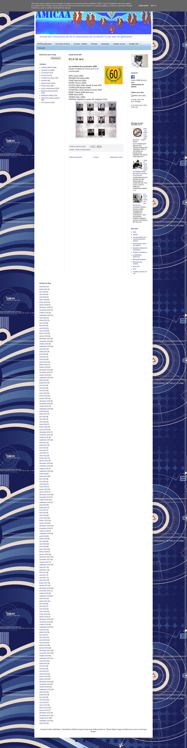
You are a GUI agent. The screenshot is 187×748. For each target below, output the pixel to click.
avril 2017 (42, 578)
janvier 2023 (43, 398)
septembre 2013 (45, 689)
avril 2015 (42, 640)
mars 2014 (43, 674)
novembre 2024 (44, 341)
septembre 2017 (45, 565)
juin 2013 (42, 697)
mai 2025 (42, 326)
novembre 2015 (44, 622)
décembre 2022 (44, 401)
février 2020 (43, 489)
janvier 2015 (43, 648)
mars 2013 (43, 705)
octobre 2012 (44, 718)
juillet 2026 (43, 289)
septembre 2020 (45, 471)
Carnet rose (45, 75)
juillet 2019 (43, 508)
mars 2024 (43, 362)
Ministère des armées (137, 263)
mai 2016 (42, 606)
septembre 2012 (45, 721)
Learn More (143, 6)
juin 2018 (42, 541)
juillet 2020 (43, 476)
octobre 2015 (44, 624)
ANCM (135, 235)
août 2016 (42, 598)
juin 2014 (42, 666)
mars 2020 (43, 487)
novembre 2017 (44, 559)
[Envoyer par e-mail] (91, 146)
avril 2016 (42, 609)
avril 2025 (42, 328)
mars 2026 (43, 300)
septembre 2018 (45, 533)
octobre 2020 (44, 469)
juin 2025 (42, 323)
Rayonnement (46, 83)
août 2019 (42, 505)
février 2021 (43, 458)
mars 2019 (43, 518)
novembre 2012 (44, 715)
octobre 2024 (44, 344)
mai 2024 (42, 357)
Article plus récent (75, 157)
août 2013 (42, 692)
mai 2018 (42, 544)
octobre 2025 (44, 313)
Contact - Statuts (80, 44)
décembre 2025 (44, 307)
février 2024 (43, 365)
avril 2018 (42, 546)
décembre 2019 (44, 495)
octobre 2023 (44, 375)
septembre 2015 (45, 627)
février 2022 (43, 427)
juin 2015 (42, 635)
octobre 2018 (44, 531)
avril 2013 (42, 702)
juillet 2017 (43, 570)
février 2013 (43, 708)
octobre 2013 (44, 687)
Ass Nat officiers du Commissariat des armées (139, 239)
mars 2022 (43, 424)
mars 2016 (43, 611)
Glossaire (41, 48)
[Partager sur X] (96, 146)
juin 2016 (42, 604)
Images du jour (119, 44)
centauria (135, 729)
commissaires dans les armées (139, 244)
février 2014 (43, 676)
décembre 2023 (44, 370)
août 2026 (42, 287)
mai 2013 (42, 700)
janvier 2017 (43, 585)
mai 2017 (42, 575)
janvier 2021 (43, 461)
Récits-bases (45, 86)
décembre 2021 (44, 432)
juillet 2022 (43, 414)
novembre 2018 (44, 528)
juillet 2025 (43, 320)
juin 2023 (42, 385)
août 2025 (42, 318)
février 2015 (43, 645)
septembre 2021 (45, 440)
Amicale (94, 44)
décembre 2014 (44, 650)
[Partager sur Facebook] (98, 146)
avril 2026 (42, 297)
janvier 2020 (43, 492)
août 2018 (42, 536)
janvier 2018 (43, 554)
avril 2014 (42, 671)
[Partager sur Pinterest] (100, 146)
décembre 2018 (44, 526)
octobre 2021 (44, 437)
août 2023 (42, 380)
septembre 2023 (45, 378)
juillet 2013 (43, 695)
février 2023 (43, 396)
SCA (134, 269)
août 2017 (42, 567)
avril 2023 (42, 391)
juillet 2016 (43, 601)
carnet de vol (45, 70)
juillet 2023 (43, 383)
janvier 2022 (43, 430)
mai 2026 (42, 294)
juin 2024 (42, 354)
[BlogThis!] (93, 146)
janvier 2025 (43, 336)
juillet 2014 (43, 663)
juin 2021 (42, 448)
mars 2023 (43, 393)
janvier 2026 (43, 305)
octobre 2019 (44, 500)
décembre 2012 (44, 713)
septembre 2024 (45, 346)
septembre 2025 (45, 315)
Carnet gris (45, 73)
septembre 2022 (45, 409)
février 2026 (43, 302)
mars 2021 (43, 456)
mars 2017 (43, 580)
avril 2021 (42, 453)
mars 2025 (43, 331)
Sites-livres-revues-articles (50, 98)
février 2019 (43, 520)
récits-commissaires (48, 88)
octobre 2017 (44, 562)
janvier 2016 (43, 617)
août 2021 (42, 443)
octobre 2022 (44, 406)
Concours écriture (62, 44)
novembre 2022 (44, 404)
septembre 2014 (45, 658)
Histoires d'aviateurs (140, 252)
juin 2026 (42, 292)
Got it (153, 6)
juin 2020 (42, 479)
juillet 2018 (43, 539)
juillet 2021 (43, 445)
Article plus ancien (116, 157)
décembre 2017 (44, 557)
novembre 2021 (44, 435)
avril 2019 (42, 515)
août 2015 (42, 630)
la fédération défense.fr (137, 256)
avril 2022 (42, 422)
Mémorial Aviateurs (139, 259)
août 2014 (42, 661)
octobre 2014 (44, 656)
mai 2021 (42, 450)
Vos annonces (46, 102)
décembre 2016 (44, 588)
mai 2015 (42, 637)
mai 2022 (42, 419)
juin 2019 (42, 510)
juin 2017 (42, 572)
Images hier (134, 44)
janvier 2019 (43, 523)
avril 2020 (42, 484)
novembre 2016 (44, 591)
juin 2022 (42, 417)
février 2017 (43, 583)
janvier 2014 (43, 679)
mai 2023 (42, 388)
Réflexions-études (47, 95)
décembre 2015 (44, 619)
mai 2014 (42, 669)
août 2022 (42, 411)
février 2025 (43, 333)
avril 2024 (42, 359)
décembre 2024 (44, 339)
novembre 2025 (44, 310)
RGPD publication (44, 44)
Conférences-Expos (48, 78)
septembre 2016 (45, 596)
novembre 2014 (44, 653)
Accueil (95, 157)
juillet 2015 (43, 632)
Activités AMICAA (47, 67)
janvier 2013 (43, 710)
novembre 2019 (44, 497)
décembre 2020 (44, 463)
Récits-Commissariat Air (82, 149)
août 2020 (42, 474)
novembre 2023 (44, 372)
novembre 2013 (44, 684)
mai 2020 (42, 482)
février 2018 (43, 552)
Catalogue (105, 44)
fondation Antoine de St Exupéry (140, 249)
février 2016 (43, 614)
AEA (134, 232)
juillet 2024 (43, 352)
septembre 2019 (45, 502)
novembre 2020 (44, 466)
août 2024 (42, 349)
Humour (44, 80)
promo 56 (136, 266)
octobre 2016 (44, 593)
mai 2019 (42, 513)
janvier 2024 (43, 367)
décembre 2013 (44, 682)
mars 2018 (43, 549)
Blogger (93, 731)
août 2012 (42, 723)
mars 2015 (43, 643)
